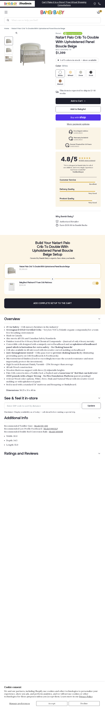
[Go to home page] (52, 12)
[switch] (95, 283)
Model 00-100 (41, 426)
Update (91, 405)
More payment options (78, 124)
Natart (58, 33)
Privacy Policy (86, 696)
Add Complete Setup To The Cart (52, 303)
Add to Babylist (78, 109)
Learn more (78, 133)
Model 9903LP (51, 428)
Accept (51, 703)
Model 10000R (56, 431)
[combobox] (53, 20)
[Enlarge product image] (16, 33)
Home (6, 28)
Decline (84, 703)
